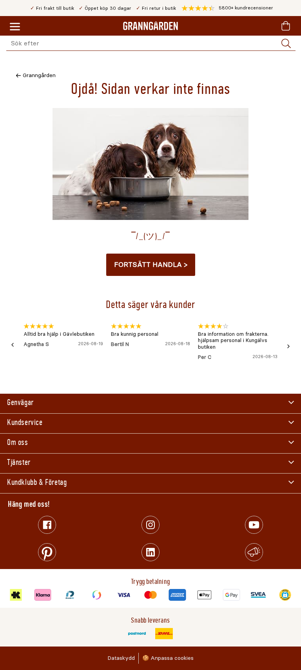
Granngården (39, 75)
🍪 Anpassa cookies (168, 658)
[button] (227, 8)
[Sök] (286, 43)
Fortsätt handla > (150, 264)
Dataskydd (121, 658)
